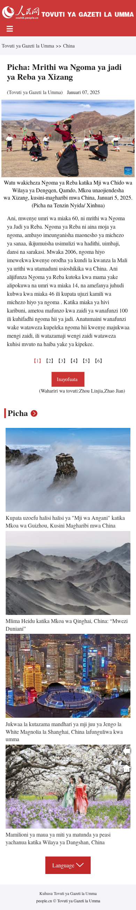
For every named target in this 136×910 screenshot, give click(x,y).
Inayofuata (68, 379)
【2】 (50, 360)
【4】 (74, 360)
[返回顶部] (126, 768)
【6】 (98, 360)
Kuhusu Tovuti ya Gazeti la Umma (68, 893)
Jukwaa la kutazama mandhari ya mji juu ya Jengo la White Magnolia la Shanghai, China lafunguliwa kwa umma (64, 731)
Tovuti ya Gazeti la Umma (28, 45)
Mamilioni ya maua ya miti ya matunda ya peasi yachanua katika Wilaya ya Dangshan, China (58, 838)
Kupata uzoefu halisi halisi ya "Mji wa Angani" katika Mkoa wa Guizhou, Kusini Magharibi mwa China (65, 521)
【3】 (62, 360)
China (69, 45)
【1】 (37, 360)
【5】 (86, 360)
